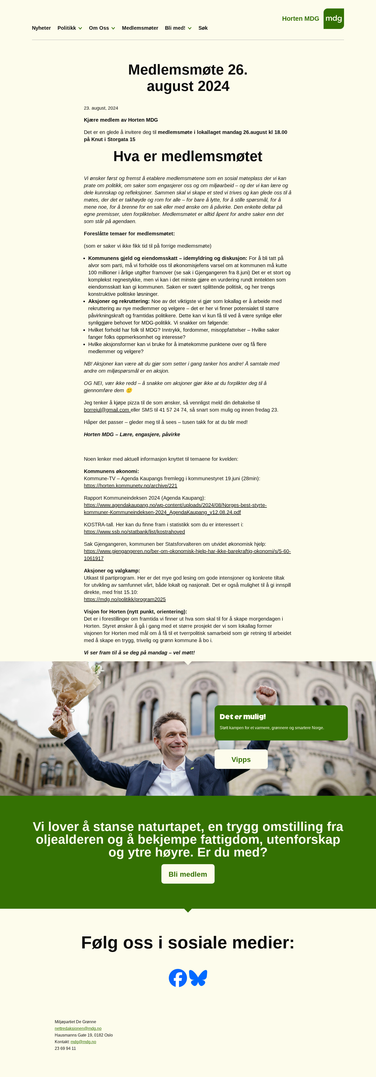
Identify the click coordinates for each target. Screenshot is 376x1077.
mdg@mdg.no (83, 1042)
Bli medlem (188, 874)
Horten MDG (300, 17)
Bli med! (175, 28)
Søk (203, 28)
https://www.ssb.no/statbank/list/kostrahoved (134, 532)
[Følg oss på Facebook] (178, 986)
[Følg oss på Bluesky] (198, 986)
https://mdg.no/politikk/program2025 (125, 599)
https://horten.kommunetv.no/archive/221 (130, 485)
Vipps (241, 760)
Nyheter (41, 28)
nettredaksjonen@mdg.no (78, 1028)
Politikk (67, 28)
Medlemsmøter (140, 28)
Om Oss (99, 28)
